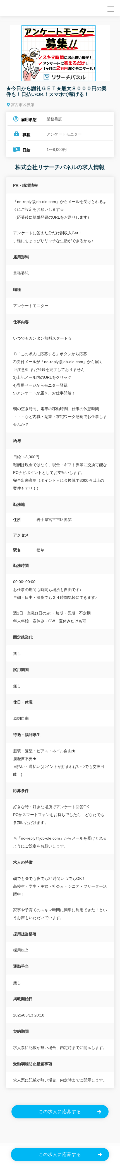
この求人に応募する (60, 1111)
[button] (109, 8)
